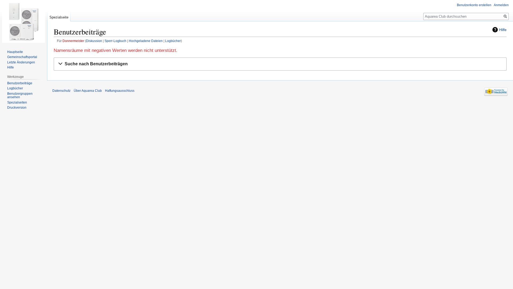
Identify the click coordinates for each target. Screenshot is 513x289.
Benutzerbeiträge (19, 83)
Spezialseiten (17, 102)
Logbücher (173, 41)
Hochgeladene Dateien (146, 41)
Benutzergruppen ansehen (20, 95)
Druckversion (16, 107)
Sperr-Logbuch (115, 41)
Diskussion (94, 41)
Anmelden (501, 5)
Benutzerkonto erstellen (474, 5)
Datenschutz (61, 91)
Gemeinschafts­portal (22, 57)
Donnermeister (73, 41)
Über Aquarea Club (88, 91)
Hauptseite (15, 52)
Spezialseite (58, 17)
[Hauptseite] (23, 21)
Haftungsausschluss (119, 91)
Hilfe (503, 30)
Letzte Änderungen (21, 62)
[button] (280, 64)
